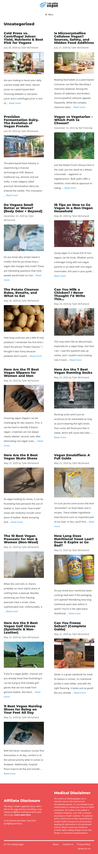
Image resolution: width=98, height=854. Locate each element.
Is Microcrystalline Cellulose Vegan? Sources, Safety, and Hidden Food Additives (74, 38)
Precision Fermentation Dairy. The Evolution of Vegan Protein (21, 121)
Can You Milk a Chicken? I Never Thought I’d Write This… (69, 294)
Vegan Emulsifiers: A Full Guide (72, 456)
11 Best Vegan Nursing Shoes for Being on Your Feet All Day (23, 709)
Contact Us (68, 844)
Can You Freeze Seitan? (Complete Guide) (70, 626)
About (56, 844)
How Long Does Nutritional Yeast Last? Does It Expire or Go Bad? (74, 540)
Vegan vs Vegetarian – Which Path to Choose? (73, 120)
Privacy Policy (83, 844)
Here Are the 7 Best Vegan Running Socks (73, 371)
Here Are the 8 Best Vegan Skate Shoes (21, 456)
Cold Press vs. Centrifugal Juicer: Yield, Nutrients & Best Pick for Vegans (23, 38)
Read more (15, 103)
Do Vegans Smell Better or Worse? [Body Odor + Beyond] (23, 208)
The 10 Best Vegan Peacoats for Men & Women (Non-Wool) (21, 539)
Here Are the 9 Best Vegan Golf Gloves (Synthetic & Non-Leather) (21, 627)
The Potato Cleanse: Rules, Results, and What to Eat (21, 293)
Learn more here (22, 814)
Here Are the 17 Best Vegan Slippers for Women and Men (21, 373)
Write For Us (84, 848)
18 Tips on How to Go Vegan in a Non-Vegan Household (73, 208)
